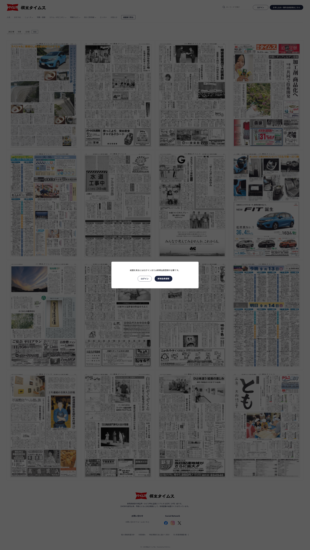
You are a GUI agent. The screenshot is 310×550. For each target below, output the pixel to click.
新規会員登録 (163, 278)
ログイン (145, 278)
